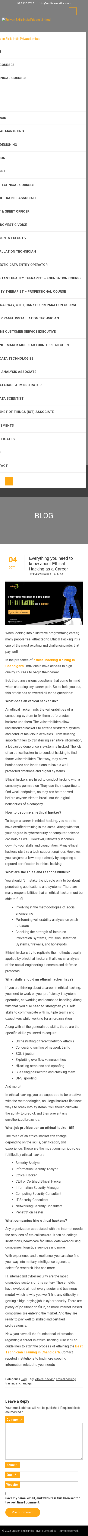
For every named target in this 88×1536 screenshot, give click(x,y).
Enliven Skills (42, 574)
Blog (60, 574)
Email (11, 1474)
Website (12, 1484)
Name (11, 1465)
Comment (14, 1419)
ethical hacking (45, 1379)
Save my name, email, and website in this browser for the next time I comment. (42, 1500)
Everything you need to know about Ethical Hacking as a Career (51, 563)
